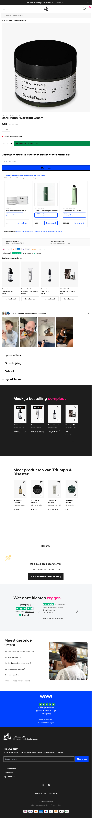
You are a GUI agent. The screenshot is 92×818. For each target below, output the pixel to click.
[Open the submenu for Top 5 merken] (86, 776)
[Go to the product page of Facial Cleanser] (11, 274)
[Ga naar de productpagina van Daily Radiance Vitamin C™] (17, 194)
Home (3, 20)
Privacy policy (55, 805)
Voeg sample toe (72, 440)
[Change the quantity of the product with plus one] (11, 143)
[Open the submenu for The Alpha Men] (86, 768)
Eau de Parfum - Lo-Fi (68, 291)
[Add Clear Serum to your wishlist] (58, 407)
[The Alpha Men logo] (46, 9)
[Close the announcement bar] (88, 2)
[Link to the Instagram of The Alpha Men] (42, 785)
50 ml (6, 129)
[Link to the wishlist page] (84, 8)
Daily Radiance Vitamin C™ (16, 211)
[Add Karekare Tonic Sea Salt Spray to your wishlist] (24, 482)
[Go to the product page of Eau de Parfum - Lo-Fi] (69, 274)
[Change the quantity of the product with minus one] (4, 143)
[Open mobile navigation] (4, 8)
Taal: (50, 793)
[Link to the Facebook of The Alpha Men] (48, 785)
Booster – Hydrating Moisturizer (45, 211)
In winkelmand (22, 223)
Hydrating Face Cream (29, 291)
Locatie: (36, 793)
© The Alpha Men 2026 (45, 801)
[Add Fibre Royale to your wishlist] (75, 482)
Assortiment (8, 772)
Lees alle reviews (44, 719)
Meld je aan (46, 168)
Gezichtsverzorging (20, 20)
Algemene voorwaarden (39, 805)
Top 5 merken (9, 776)
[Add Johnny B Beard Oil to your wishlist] (58, 482)
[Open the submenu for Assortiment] (86, 772)
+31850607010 (19, 737)
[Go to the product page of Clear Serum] (50, 274)
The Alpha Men (9, 768)
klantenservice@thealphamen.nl (26, 739)
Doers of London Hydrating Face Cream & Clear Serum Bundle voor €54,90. (39, 231)
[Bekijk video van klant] (10, 332)
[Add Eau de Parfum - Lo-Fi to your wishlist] (75, 407)
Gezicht (10, 20)
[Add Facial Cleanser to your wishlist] (24, 407)
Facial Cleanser (7, 291)
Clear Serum (45, 291)
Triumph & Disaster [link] (11, 115)
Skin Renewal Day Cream (72, 211)
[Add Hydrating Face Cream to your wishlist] (41, 407)
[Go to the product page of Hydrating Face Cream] (30, 274)
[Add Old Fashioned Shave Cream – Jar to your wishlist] (41, 482)
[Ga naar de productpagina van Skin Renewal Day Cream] (74, 194)
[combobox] (45, 16)
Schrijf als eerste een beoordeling (46, 576)
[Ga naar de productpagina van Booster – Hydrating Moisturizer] (45, 194)
